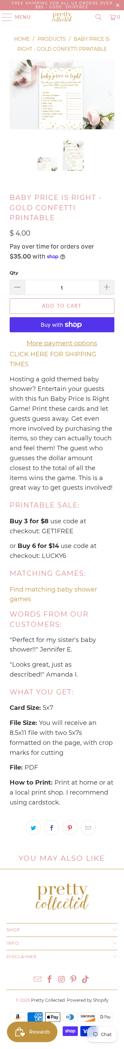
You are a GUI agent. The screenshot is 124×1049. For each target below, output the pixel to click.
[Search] (98, 17)
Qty (14, 272)
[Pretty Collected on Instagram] (61, 980)
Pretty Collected (48, 1000)
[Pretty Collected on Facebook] (49, 980)
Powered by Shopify (87, 1000)
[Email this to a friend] (88, 827)
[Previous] (14, 94)
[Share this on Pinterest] (70, 827)
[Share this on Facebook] (51, 827)
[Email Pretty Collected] (38, 980)
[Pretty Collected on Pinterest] (74, 980)
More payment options (62, 343)
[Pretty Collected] (62, 17)
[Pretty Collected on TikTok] (86, 980)
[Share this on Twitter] (33, 827)
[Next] (109, 94)
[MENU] (4, 17)
